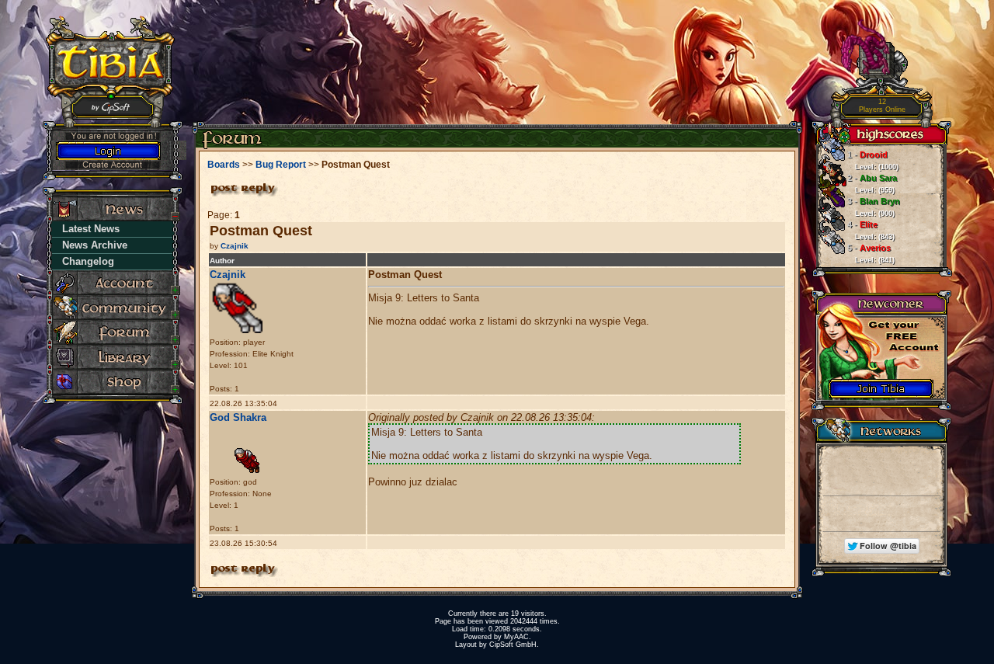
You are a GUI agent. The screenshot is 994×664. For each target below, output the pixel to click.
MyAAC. (517, 637)
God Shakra (238, 417)
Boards (223, 164)
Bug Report (280, 164)
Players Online (882, 106)
